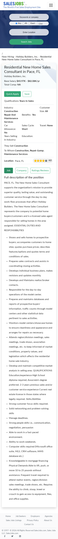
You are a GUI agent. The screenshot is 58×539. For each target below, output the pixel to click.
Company (22, 170)
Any (19, 23)
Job (8, 170)
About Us (48, 520)
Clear (41, 23)
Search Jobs (26, 42)
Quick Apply (12, 94)
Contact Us (29, 524)
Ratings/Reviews (40, 170)
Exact (33, 23)
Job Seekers (21, 516)
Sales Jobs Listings (14, 520)
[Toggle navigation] (51, 5)
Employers (35, 516)
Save (27, 94)
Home (8, 516)
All (26, 23)
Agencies (48, 516)
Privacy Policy (33, 520)
